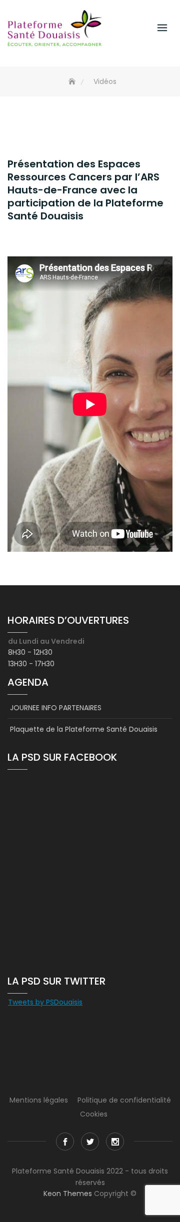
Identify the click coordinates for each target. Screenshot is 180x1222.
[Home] (73, 81)
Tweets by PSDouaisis (45, 1002)
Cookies (94, 1114)
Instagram (115, 1142)
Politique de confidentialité (124, 1100)
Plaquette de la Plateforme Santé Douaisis (84, 729)
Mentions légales (39, 1100)
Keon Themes (68, 1194)
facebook (65, 1142)
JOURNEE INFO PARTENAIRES (56, 708)
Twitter (90, 1142)
